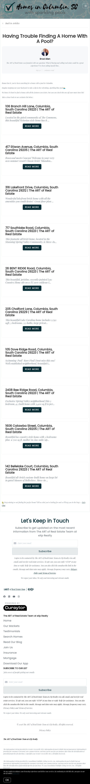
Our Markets (11, 626)
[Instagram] (19, 596)
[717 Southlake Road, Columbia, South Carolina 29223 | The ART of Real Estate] (75, 237)
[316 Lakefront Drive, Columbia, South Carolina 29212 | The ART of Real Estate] (75, 196)
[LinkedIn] (9, 596)
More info (16, 773)
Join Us (8, 647)
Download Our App (15, 663)
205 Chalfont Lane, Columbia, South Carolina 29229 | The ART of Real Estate (31, 312)
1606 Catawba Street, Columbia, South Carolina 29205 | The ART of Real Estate (30, 429)
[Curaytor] (15, 610)
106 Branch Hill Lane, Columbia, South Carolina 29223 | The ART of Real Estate (29, 109)
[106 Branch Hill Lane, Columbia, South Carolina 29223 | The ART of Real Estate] (75, 115)
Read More (32, 126)
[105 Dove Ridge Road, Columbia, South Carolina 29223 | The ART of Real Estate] (75, 358)
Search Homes (12, 636)
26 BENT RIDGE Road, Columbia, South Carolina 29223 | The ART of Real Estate (29, 271)
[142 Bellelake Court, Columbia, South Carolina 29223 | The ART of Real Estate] (75, 475)
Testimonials (11, 631)
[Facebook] (4, 596)
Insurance (10, 652)
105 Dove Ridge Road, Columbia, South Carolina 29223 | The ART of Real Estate (29, 352)
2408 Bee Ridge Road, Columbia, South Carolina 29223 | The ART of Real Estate (29, 393)
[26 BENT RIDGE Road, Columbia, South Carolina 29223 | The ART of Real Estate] (75, 277)
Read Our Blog (12, 642)
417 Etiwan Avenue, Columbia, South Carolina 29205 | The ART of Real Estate (31, 150)
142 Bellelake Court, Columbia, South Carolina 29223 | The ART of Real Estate (31, 469)
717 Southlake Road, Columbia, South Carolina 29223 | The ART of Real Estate (29, 231)
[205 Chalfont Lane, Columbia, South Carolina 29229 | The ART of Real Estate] (75, 318)
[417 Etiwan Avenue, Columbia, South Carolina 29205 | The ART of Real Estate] (75, 156)
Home (7, 620)
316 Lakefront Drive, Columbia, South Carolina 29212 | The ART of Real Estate (31, 190)
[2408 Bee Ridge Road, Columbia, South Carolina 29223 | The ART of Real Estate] (75, 399)
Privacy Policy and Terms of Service (17, 708)
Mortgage (9, 658)
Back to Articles (12, 23)
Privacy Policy (45, 730)
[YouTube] (14, 596)
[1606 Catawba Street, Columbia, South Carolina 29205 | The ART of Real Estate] (75, 435)
